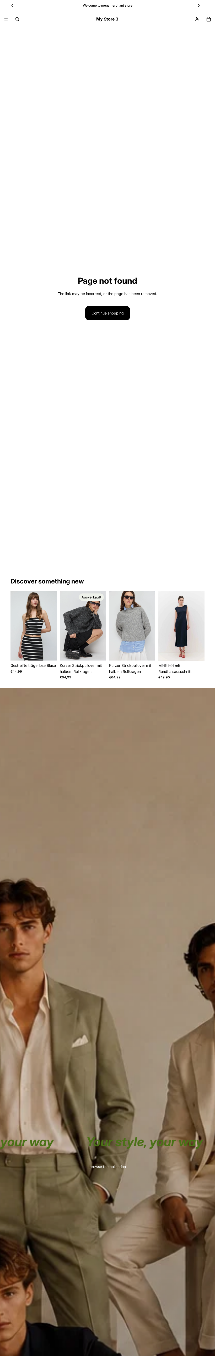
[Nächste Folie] (51, 626)
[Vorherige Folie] (16, 626)
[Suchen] (17, 19)
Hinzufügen (151, 652)
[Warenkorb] (208, 19)
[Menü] (6, 19)
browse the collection (107, 1166)
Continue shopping (108, 313)
